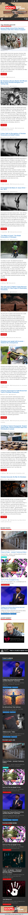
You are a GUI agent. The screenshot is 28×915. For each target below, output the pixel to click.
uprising (5, 387)
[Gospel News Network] (2, 19)
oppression (6, 521)
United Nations (10, 129)
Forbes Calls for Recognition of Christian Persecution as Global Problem (13, 134)
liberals (19, 337)
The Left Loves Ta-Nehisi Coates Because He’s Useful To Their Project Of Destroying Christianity (14, 288)
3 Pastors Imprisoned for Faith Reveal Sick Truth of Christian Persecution (14, 391)
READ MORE (3, 74)
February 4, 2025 (5, 578)
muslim (23, 473)
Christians (2, 129)
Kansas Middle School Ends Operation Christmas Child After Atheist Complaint (13, 28)
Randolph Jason (14, 32)
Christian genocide (11, 77)
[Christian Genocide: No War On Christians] (14, 489)
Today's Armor (13, 613)
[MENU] (27, 19)
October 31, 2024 (5, 605)
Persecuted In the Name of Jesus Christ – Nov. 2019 (14, 188)
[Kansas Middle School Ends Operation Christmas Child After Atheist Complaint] (14, 42)
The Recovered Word (5, 584)
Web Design (7, 914)
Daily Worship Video (6, 736)
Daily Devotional (6, 712)
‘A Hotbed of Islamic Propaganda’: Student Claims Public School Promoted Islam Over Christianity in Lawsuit (14, 427)
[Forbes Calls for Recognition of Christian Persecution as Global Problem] (14, 147)
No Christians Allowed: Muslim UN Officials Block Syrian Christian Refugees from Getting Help (14, 82)
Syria (6, 129)
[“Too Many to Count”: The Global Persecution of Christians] (14, 249)
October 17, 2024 (7, 897)
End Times (4, 77)
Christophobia (18, 473)
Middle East (4, 128)
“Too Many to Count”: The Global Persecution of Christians (11, 236)
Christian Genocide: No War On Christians (13, 477)
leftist (17, 337)
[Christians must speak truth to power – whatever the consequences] (14, 355)
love (20, 385)
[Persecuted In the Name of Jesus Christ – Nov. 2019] (14, 202)
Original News (4, 232)
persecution (22, 184)
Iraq (18, 520)
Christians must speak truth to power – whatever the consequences (13, 342)
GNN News (4, 283)
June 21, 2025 (4, 550)
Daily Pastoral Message (5, 613)
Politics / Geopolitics (10, 128)
